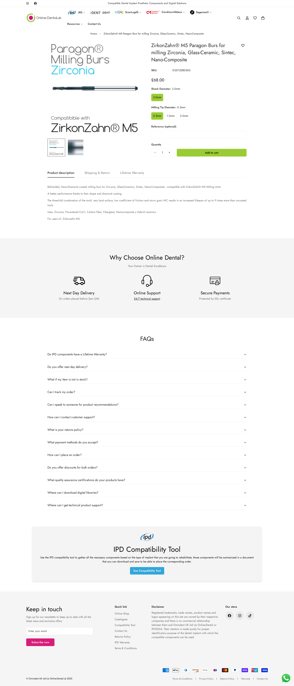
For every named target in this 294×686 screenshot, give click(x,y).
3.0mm (157, 97)
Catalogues (121, 619)
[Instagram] (27, 3)
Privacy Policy (206, 678)
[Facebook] (35, 3)
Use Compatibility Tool (147, 571)
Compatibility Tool (125, 625)
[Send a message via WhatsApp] (286, 678)
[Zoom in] (135, 48)
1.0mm (171, 116)
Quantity (156, 144)
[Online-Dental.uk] (44, 18)
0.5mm (157, 116)
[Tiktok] (250, 616)
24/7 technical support (147, 299)
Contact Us (121, 631)
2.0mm (184, 116)
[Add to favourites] (243, 45)
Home (93, 34)
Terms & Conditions (126, 648)
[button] (263, 18)
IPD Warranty (122, 642)
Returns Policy (123, 637)
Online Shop (122, 613)
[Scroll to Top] (287, 667)
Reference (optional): (164, 126)
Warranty (245, 678)
